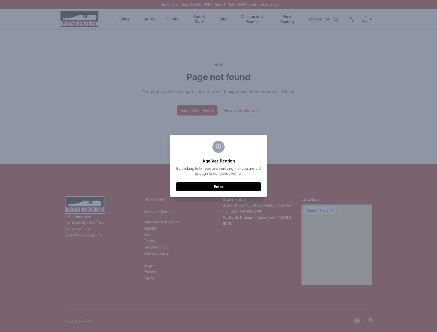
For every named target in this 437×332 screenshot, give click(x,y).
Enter (218, 186)
